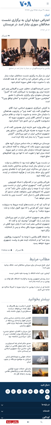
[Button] (6, 35)
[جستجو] (41, 422)
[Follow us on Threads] (19, 391)
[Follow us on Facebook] (47, 391)
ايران (47, 15)
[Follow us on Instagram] (24, 391)
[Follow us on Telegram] (41, 391)
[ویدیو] (28, 422)
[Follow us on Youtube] (30, 391)
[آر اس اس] (13, 391)
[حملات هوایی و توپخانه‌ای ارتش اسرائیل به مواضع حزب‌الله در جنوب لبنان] (40, 360)
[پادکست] (7, 391)
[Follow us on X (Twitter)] (36, 391)
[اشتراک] (47, 397)
